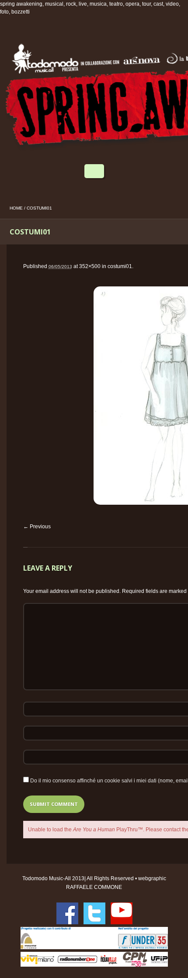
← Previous (37, 526)
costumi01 (120, 266)
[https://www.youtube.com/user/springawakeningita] (121, 913)
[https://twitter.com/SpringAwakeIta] (94, 913)
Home (16, 208)
